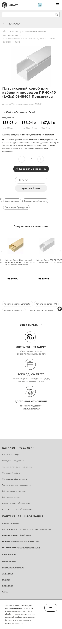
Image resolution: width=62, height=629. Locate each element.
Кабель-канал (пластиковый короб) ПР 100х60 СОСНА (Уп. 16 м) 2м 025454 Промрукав (19, 262)
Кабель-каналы (10, 35)
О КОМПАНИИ (9, 561)
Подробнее (8, 117)
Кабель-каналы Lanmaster (17, 304)
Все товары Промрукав (16, 207)
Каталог (14, 32)
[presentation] (2, 250)
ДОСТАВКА (7, 573)
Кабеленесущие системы (34, 32)
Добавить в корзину (32, 168)
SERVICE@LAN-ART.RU (29, 547)
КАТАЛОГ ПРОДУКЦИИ (18, 447)
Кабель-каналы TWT (46, 304)
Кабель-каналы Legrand (41, 310)
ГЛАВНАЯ (9, 554)
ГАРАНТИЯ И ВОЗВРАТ (13, 567)
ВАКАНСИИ (7, 585)
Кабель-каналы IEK (14, 310)
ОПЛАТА (6, 579)
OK (51, 607)
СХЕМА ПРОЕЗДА (10, 523)
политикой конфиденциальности (19, 617)
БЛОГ (5, 592)
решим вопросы (31, 408)
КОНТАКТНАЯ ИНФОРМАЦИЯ (22, 516)
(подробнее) (7, 151)
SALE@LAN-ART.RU (29, 541)
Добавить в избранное (35, 201)
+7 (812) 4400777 (25, 535)
